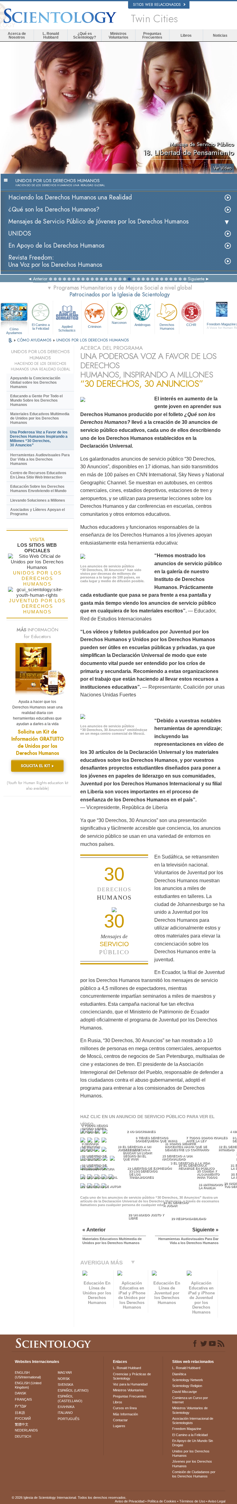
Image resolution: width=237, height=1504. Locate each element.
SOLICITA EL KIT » (37, 766)
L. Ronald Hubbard (51, 35)
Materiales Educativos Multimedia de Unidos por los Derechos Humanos (39, 418)
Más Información (125, 1414)
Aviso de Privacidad (129, 1501)
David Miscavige (184, 1391)
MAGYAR (65, 1372)
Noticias (220, 35)
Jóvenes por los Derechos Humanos (192, 1464)
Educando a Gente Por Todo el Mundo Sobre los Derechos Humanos (36, 400)
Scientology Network (187, 1380)
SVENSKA (65, 1384)
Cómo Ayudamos (14, 329)
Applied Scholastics (67, 328)
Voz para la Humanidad (130, 1384)
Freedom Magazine (186, 1429)
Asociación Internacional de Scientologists (192, 1421)
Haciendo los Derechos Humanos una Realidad (70, 197)
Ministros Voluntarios (118, 35)
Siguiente (196, 279)
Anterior (40, 279)
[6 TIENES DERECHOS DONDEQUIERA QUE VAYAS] (90, 1141)
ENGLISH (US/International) (28, 1375)
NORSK (64, 1379)
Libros (186, 35)
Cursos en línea (125, 1408)
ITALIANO (65, 1412)
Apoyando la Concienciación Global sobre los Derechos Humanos (35, 382)
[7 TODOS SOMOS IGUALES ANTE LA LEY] (97, 1141)
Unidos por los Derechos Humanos (191, 1453)
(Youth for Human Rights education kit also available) (37, 785)
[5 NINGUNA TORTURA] (83, 1141)
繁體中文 (21, 1424)
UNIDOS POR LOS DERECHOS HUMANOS (92, 340)
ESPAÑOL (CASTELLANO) (70, 1398)
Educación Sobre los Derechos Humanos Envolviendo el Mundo (38, 488)
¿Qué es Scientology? (84, 35)
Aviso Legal (216, 1501)
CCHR (191, 325)
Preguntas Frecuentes (152, 35)
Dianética (179, 1374)
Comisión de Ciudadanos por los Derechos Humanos (193, 1474)
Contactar (120, 1420)
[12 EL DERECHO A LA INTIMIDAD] (105, 1150)
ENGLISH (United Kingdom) (28, 1385)
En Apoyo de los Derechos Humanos (56, 245)
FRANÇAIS (23, 1399)
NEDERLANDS (26, 1430)
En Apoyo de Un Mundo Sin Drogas (192, 1443)
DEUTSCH (23, 1436)
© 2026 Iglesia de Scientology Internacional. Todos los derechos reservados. (69, 1497)
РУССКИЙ (23, 1418)
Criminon (94, 326)
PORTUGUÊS (68, 1419)
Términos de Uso (192, 1501)
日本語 (20, 1412)
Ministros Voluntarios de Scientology (190, 1410)
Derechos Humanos (167, 326)
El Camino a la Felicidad (41, 326)
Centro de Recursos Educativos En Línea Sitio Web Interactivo (38, 475)
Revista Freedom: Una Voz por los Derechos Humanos (55, 261)
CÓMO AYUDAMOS (35, 340)
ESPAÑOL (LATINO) (73, 1390)
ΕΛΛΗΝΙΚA (66, 1407)
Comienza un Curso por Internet (190, 1400)
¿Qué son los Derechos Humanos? (53, 209)
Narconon (119, 322)
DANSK (20, 1393)
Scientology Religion (187, 1386)
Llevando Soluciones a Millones (37, 500)
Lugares (119, 1426)
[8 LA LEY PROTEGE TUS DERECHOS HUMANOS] (105, 1141)
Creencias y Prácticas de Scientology (132, 1376)
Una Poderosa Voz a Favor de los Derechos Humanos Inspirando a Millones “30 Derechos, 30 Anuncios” (39, 438)
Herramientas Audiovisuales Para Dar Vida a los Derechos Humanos (40, 459)
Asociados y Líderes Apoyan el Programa (37, 512)
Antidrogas (143, 325)
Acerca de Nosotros (17, 35)
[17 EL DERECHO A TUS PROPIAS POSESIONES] (113, 1159)
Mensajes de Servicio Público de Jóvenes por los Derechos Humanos (98, 221)
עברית (20, 1405)
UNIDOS (19, 233)
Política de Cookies (162, 1501)
